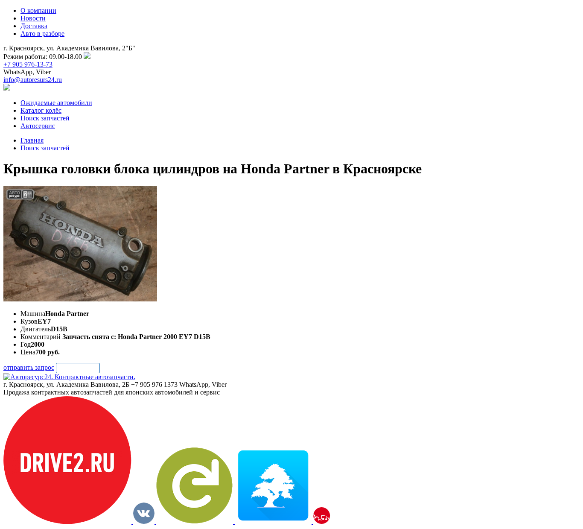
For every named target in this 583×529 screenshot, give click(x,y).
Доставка (33, 25)
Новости (33, 18)
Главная (32, 140)
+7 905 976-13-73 (27, 64)
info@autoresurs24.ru (32, 79)
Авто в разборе (42, 33)
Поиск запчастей (45, 148)
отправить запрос (28, 367)
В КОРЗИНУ (77, 368)
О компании (38, 10)
